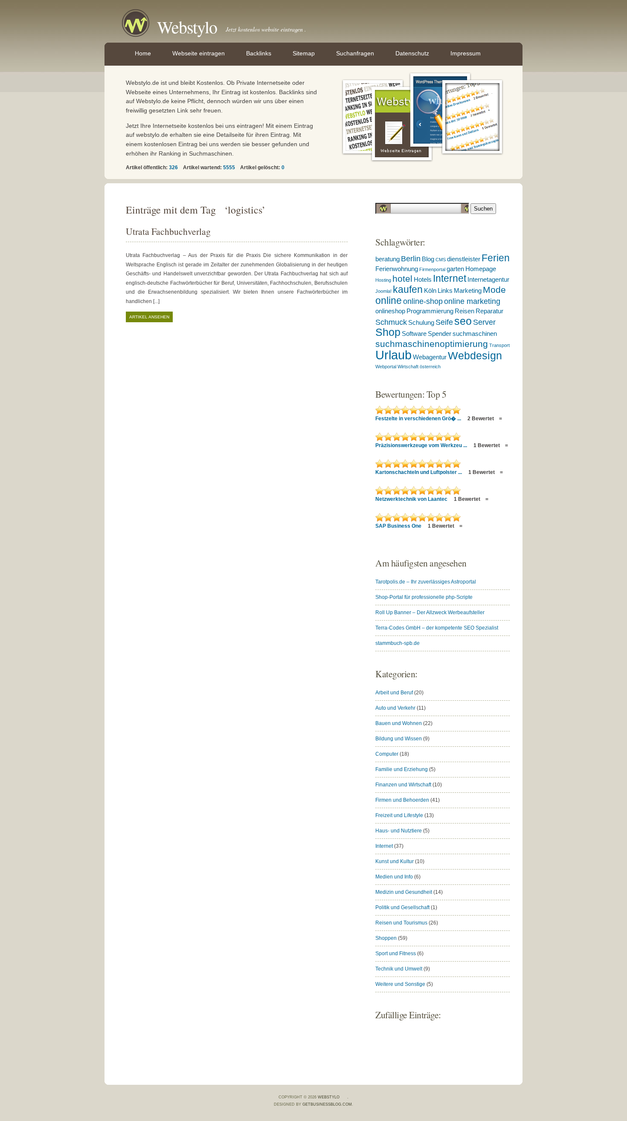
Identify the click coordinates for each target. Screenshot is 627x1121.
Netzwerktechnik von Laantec (412, 499)
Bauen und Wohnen (398, 723)
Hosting (383, 280)
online (388, 300)
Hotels (423, 279)
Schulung (421, 322)
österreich (430, 366)
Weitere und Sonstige (400, 984)
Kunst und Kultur (394, 861)
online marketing (472, 301)
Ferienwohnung (396, 269)
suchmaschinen (475, 333)
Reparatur (489, 311)
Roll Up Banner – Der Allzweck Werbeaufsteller (430, 612)
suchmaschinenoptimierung (431, 344)
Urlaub (393, 355)
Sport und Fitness (395, 953)
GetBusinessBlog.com (327, 1104)
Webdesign (475, 355)
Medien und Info (394, 877)
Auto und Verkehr (395, 708)
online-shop (423, 301)
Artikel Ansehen (149, 317)
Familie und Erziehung (401, 769)
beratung (387, 259)
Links (445, 290)
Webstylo (187, 26)
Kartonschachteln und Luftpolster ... (419, 472)
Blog (428, 259)
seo (463, 321)
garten (455, 269)
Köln (430, 290)
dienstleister (463, 259)
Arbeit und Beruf (394, 693)
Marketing (468, 290)
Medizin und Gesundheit (403, 892)
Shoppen (386, 938)
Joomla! (383, 291)
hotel (402, 278)
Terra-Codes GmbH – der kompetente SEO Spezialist (436, 628)
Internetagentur (488, 279)
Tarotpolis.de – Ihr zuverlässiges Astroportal (425, 582)
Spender (439, 333)
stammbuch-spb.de (397, 643)
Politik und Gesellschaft (402, 907)
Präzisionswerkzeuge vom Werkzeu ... (421, 445)
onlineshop (390, 311)
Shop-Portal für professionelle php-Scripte (424, 597)
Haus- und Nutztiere (398, 831)
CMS (440, 259)
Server (484, 322)
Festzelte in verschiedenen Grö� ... (418, 419)
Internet (449, 278)
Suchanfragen (355, 53)
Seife (444, 322)
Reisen (464, 311)
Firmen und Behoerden (402, 800)
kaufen (408, 289)
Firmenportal (432, 269)
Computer (386, 754)
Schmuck (391, 322)
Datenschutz (412, 53)
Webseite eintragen (198, 53)
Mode (494, 290)
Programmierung (429, 311)
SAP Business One (399, 526)
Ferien (496, 257)
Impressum (465, 53)
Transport (499, 345)
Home (143, 53)
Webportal (385, 366)
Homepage (480, 269)
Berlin (411, 258)
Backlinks (258, 53)
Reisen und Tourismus (401, 923)
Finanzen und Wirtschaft (403, 785)
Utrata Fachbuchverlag (168, 231)
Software (414, 333)
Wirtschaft (408, 366)
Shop (388, 332)
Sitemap (304, 53)
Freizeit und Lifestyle (399, 815)
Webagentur (430, 357)
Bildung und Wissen (398, 739)
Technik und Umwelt (398, 969)
